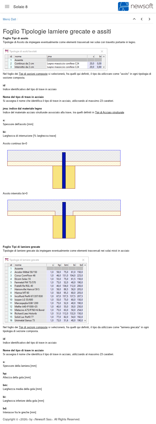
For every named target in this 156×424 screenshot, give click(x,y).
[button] (134, 19)
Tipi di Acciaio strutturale (109, 112)
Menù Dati (9, 19)
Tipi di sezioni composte (33, 73)
